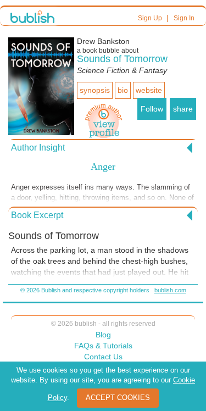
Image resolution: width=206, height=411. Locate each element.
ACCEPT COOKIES (118, 397)
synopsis (95, 90)
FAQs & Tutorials (103, 345)
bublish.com (170, 290)
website (149, 90)
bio (123, 90)
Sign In (184, 18)
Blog (103, 334)
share (183, 108)
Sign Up (150, 18)
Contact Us (103, 356)
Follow (152, 108)
